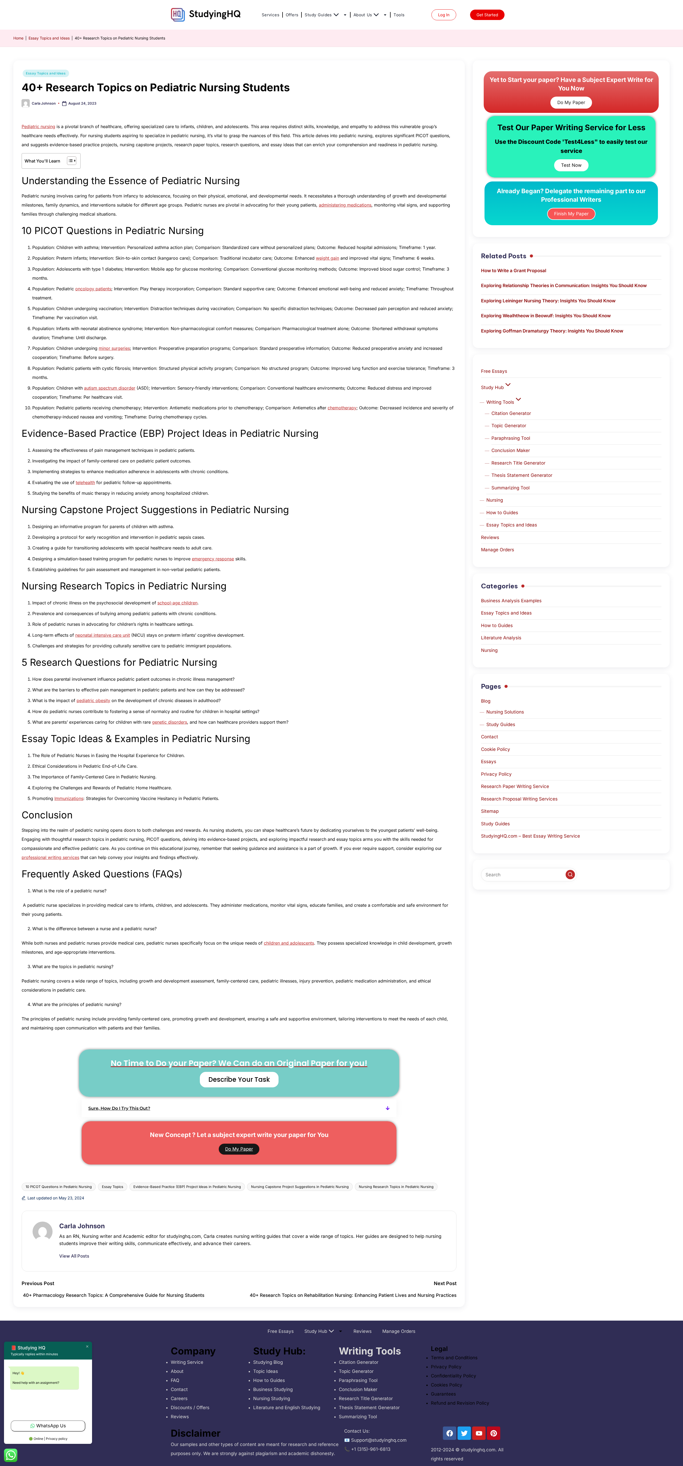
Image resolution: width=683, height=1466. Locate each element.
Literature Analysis (501, 637)
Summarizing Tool (510, 487)
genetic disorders (169, 722)
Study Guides (318, 14)
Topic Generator (508, 425)
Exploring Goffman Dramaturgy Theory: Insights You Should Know (552, 331)
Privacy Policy (496, 774)
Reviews (490, 537)
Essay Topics (112, 1186)
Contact (489, 736)
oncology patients (93, 288)
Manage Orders (497, 549)
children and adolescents (289, 943)
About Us (363, 14)
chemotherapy (342, 407)
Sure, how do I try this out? (119, 1108)
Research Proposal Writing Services (519, 799)
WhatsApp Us (51, 1425)
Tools (399, 14)
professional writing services (50, 857)
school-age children (177, 602)
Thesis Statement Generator (521, 475)
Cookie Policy (495, 749)
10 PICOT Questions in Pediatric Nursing (59, 1186)
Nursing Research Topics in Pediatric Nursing (396, 1186)
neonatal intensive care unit (102, 635)
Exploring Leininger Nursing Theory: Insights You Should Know (548, 300)
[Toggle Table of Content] (69, 160)
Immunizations (68, 798)
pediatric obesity (93, 700)
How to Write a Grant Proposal (513, 270)
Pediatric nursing (38, 126)
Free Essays (494, 371)
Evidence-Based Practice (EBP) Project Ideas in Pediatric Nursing (187, 1186)
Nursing (494, 500)
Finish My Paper (571, 213)
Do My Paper (239, 1149)
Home (18, 38)
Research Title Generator (518, 463)
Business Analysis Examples (511, 600)
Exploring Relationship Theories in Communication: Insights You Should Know (564, 285)
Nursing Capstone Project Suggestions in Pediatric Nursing (300, 1186)
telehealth (85, 482)
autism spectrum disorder (109, 388)
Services (270, 14)
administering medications (345, 205)
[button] (239, 1108)
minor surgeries (114, 348)
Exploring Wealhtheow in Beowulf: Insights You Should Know (546, 315)
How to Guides (502, 512)
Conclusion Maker (510, 450)
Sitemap (490, 811)
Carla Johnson (82, 1226)
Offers (292, 14)
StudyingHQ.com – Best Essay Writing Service (530, 836)
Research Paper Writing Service (515, 786)
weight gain (327, 258)
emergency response (213, 558)
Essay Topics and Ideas (49, 38)
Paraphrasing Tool (510, 438)
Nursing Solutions (505, 712)
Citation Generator (511, 413)
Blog (485, 701)
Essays (488, 761)
